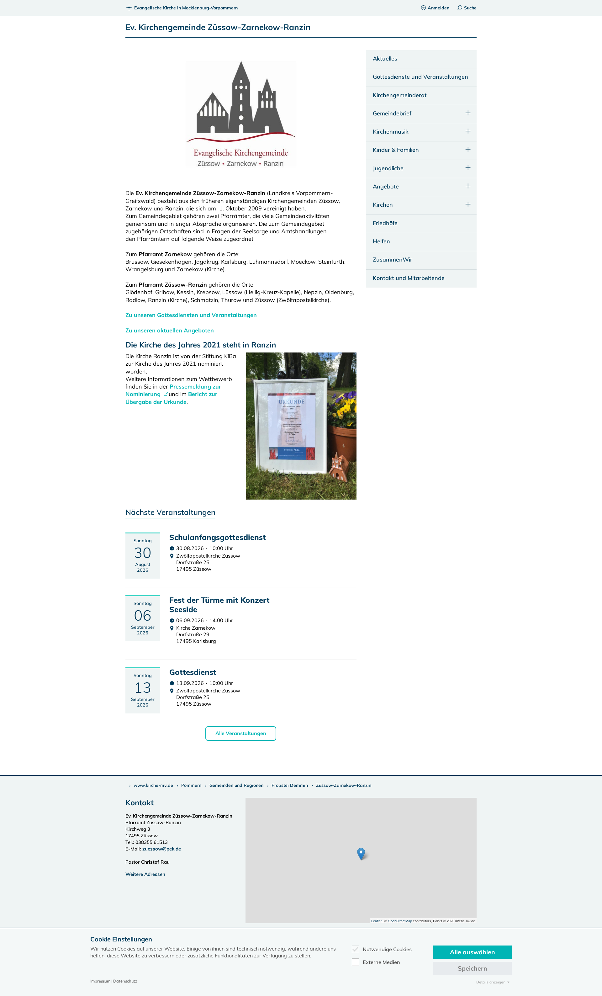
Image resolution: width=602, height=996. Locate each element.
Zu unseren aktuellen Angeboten (169, 330)
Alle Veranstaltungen (240, 733)
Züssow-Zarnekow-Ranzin (343, 785)
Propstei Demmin (290, 785)
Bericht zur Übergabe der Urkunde (171, 397)
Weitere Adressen (145, 874)
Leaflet (376, 920)
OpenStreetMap (400, 920)
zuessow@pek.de (161, 849)
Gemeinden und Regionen (236, 785)
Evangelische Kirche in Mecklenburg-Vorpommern (186, 8)
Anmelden (438, 8)
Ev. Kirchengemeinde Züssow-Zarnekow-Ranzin (218, 27)
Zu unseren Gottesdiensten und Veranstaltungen (191, 315)
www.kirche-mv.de (153, 785)
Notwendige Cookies (387, 949)
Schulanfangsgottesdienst (217, 537)
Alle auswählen (472, 952)
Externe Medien (381, 962)
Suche (470, 8)
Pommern (191, 785)
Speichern (472, 968)
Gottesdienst (192, 672)
